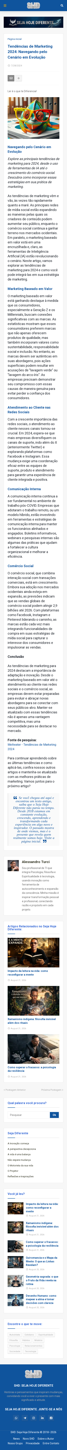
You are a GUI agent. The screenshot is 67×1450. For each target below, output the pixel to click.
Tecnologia (30, 1351)
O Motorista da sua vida (20, 1165)
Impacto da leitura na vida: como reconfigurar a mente (28, 972)
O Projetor (13, 1170)
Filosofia (13, 1340)
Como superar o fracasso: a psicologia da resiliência (32, 1069)
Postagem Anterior (16, 1089)
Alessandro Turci (36, 862)
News (16, 1438)
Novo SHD (28, 1438)
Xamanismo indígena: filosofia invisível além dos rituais (32, 1021)
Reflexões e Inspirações (21, 1176)
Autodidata (14, 1335)
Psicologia (14, 1346)
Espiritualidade (46, 1335)
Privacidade (33, 1443)
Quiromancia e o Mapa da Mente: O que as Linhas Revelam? (41, 1261)
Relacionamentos (33, 1346)
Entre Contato (51, 1443)
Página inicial (15, 39)
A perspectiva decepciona (22, 1149)
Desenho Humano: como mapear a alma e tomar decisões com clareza (41, 1299)
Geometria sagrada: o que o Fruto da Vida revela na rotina (42, 1280)
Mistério (38, 1340)
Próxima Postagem (51, 1089)
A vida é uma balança (19, 1154)
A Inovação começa (18, 1143)
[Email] (11, 78)
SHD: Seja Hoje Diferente (25, 1432)
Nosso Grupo (15, 1443)
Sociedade (14, 1351)
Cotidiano (29, 1335)
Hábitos (26, 1340)
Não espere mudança (19, 1160)
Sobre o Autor (46, 1438)
